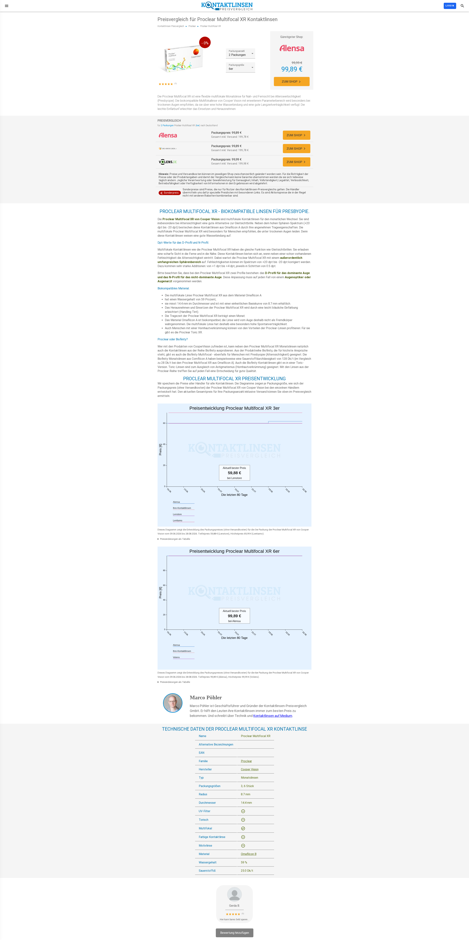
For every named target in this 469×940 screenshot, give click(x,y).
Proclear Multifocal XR (210, 26)
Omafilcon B (248, 854)
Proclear (192, 26)
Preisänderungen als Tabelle (175, 539)
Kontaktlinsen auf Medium (272, 716)
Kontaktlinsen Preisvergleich (171, 26)
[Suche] (462, 5)
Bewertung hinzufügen (234, 933)
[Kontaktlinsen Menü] (6, 5)
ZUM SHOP (290, 81)
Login (450, 5)
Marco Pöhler (206, 697)
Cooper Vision (249, 769)
